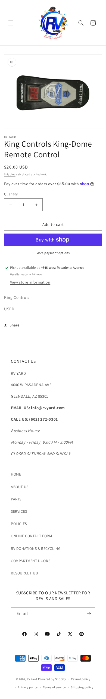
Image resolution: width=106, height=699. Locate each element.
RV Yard (32, 679)
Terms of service (54, 687)
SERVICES (19, 511)
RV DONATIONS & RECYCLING (36, 548)
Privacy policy (28, 687)
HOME (16, 474)
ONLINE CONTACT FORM (31, 535)
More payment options (53, 253)
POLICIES (19, 523)
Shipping (9, 174)
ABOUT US (20, 486)
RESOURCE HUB (24, 573)
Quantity (11, 194)
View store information (30, 282)
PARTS (16, 499)
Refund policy (80, 679)
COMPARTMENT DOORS (30, 560)
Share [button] (15, 325)
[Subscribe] (89, 613)
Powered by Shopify (52, 679)
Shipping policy (82, 687)
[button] (11, 23)
